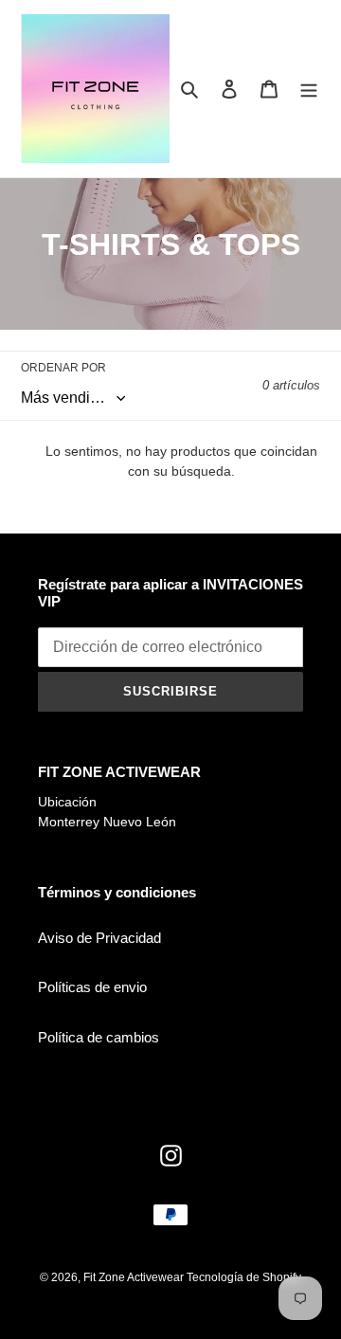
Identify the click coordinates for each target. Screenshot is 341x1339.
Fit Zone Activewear (135, 1277)
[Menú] (309, 88)
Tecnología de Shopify (244, 1277)
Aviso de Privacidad (99, 938)
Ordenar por (63, 367)
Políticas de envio (92, 987)
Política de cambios (98, 1037)
